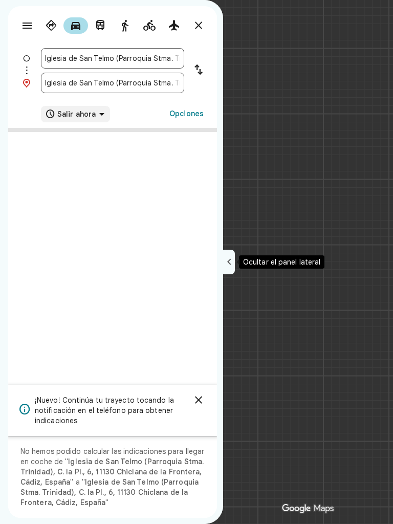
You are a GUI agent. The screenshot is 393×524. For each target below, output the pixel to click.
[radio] (51, 25)
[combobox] (112, 58)
